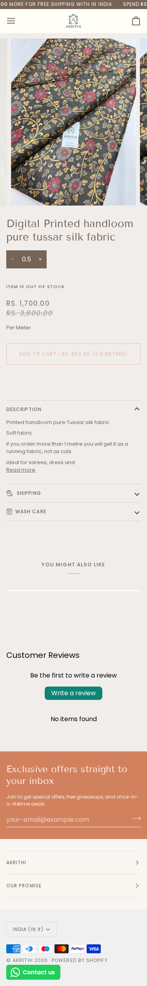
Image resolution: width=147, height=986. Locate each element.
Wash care (30, 511)
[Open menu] (18, 21)
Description (24, 409)
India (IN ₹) (28, 929)
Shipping (28, 493)
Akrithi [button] (16, 862)
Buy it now (73, 381)
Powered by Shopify (79, 960)
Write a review (73, 693)
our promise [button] (24, 885)
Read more (20, 470)
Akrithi (23, 960)
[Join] (134, 818)
